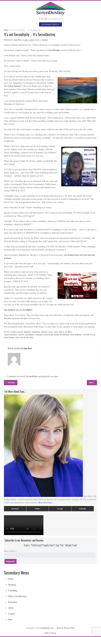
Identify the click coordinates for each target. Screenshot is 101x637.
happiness (27, 332)
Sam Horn (18, 40)
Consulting (12, 590)
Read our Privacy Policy (66, 628)
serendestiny (29, 334)
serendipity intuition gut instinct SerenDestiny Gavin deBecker (58, 334)
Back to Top (49, 633)
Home (6, 30)
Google (60, 508)
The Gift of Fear (89, 334)
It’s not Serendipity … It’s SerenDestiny (29, 34)
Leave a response (41, 40)
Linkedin (82, 508)
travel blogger (9, 337)
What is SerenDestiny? (17, 596)
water (56, 332)
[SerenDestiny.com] (50, 15)
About (10, 607)
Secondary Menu (49, 24)
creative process (17, 332)
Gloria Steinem (14, 86)
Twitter (37, 508)
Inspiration (36, 332)
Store (10, 619)
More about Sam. (45, 502)
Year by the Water (65, 332)
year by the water (26, 337)
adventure (13, 334)
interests (44, 332)
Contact (11, 613)
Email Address (10, 551)
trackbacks (33, 376)
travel (50, 332)
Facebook (15, 508)
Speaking (12, 584)
